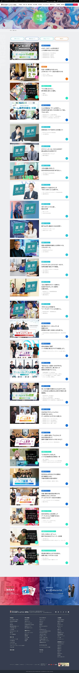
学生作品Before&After (43, 632)
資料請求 (75, 4)
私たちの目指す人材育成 (14, 619)
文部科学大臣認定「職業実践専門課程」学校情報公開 (65, 1)
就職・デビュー (52, 4)
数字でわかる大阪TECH (43, 626)
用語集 (26, 640)
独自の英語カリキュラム (28, 627)
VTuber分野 (12, 647)
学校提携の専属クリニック (44, 639)
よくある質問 (12, 629)
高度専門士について (28, 626)
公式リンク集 (37, 664)
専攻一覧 (25, 4)
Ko (56, 664)
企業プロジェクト (27, 621)
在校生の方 (59, 645)
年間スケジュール (42, 619)
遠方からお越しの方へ (61, 656)
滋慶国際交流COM (43, 642)
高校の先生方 (60, 653)
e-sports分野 (12, 642)
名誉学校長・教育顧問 (13, 621)
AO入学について (60, 624)
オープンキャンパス (69, 4)
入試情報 (58, 4)
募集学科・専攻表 (60, 621)
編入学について (60, 626)
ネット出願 (59, 637)
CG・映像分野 (12, 640)
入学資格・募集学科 (61, 619)
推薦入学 (59, 629)
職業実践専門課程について (14, 626)
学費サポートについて (61, 635)
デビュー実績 (27, 637)
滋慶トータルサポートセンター (44, 640)
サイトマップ (12, 664)
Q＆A (40, 627)
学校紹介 (20, 4)
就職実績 (26, 635)
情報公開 (11, 624)
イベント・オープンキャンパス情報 (45, 647)
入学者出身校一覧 (13, 627)
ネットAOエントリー (61, 639)
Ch (52, 664)
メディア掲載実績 (13, 634)
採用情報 (59, 655)
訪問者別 (62, 4)
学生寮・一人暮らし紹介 (44, 637)
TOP (11, 30)
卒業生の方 (59, 647)
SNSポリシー (22, 664)
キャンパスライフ (46, 4)
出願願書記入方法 (61, 632)
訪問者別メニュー (61, 641)
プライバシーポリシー (29, 664)
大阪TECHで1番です (43, 634)
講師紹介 (41, 624)
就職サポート (27, 634)
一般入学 (59, 627)
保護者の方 (59, 648)
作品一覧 (41, 651)
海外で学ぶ (41, 621)
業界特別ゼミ (27, 619)
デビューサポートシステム (29, 632)
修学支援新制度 (60, 634)
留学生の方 (59, 650)
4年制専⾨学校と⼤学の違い (29, 624)
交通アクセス (76, 1)
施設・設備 (30, 4)
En (49, 664)
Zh (54, 664)
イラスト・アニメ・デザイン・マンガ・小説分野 (17, 645)
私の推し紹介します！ (43, 629)
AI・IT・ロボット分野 (13, 643)
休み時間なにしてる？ (43, 635)
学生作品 (40, 4)
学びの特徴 (35, 4)
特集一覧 (11, 632)
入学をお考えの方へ (61, 643)
